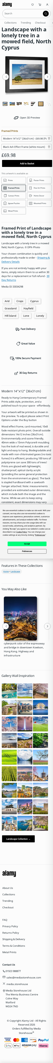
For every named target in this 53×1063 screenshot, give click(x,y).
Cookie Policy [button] (21, 532)
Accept (27, 544)
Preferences (27, 551)
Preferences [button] (40, 535)
